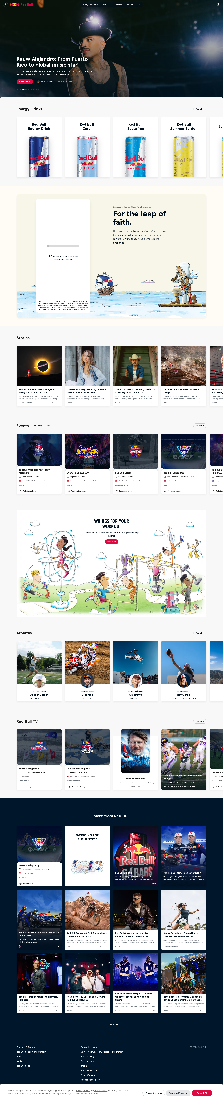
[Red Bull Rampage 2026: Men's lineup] (39, 89)
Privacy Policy (83, 1090)
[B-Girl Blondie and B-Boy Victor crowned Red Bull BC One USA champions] (31, 89)
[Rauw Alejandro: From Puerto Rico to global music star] (23, 89)
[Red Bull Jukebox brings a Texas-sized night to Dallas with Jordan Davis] (34, 89)
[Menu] (5, 4)
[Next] (220, 147)
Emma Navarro (46, 82)
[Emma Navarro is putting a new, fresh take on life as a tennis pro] (27, 89)
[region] (111, 1093)
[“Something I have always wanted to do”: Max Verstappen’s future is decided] (36, 89)
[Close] (218, 1088)
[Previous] (3, 147)
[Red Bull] (21, 4)
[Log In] (218, 4)
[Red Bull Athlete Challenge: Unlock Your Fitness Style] (18, 89)
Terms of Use (100, 1090)
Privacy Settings (154, 1093)
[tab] (37, 426)
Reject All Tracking (178, 1093)
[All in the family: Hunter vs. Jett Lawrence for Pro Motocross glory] (20, 89)
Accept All (202, 1093)
